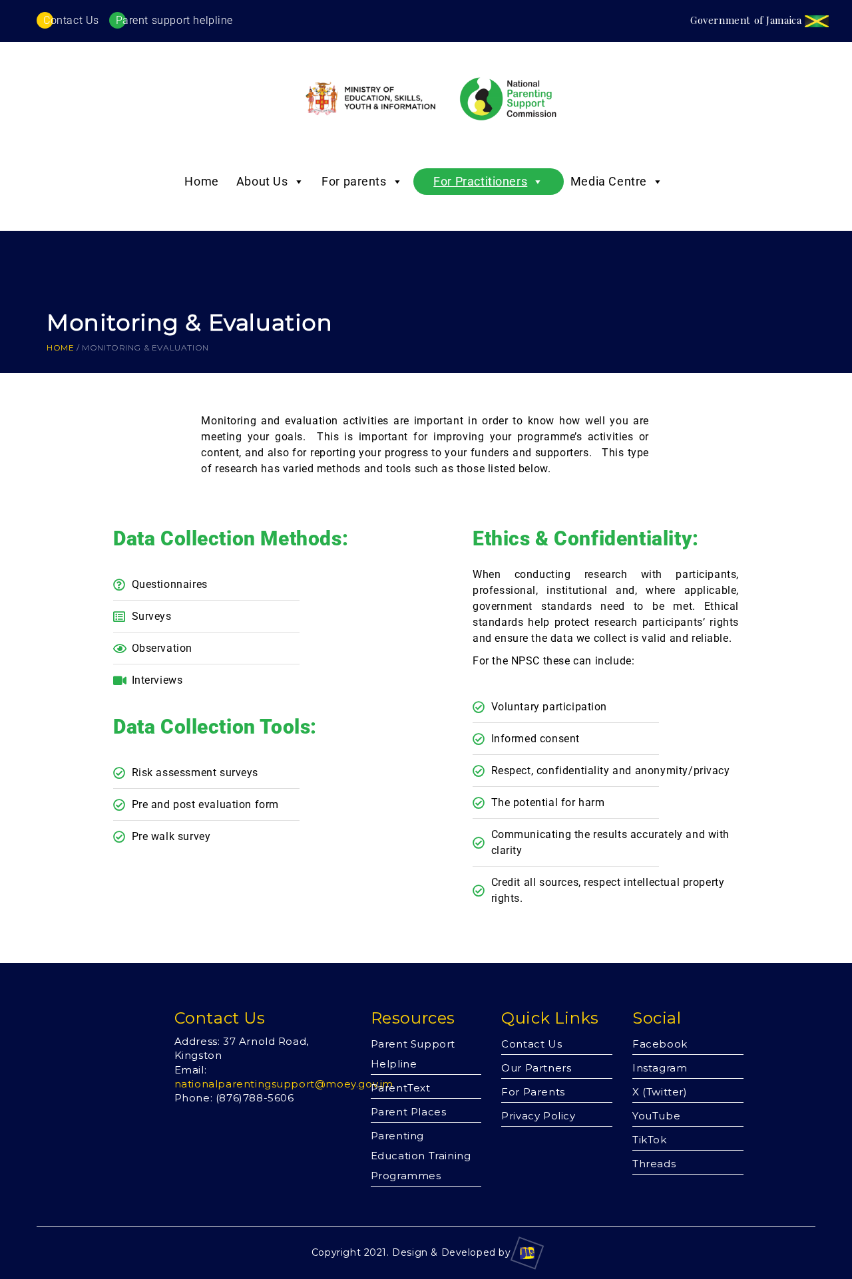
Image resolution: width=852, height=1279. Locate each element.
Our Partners (536, 1068)
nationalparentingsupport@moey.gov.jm (283, 1083)
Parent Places (409, 1111)
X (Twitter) (660, 1091)
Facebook (660, 1044)
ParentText (401, 1087)
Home (201, 181)
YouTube (656, 1115)
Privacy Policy (538, 1115)
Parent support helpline (175, 20)
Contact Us (71, 20)
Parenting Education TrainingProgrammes (421, 1155)
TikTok (649, 1139)
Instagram (659, 1068)
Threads (654, 1163)
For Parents (533, 1091)
